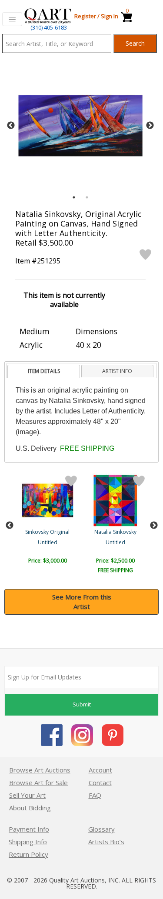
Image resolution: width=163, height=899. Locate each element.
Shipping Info (28, 841)
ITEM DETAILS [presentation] (44, 371)
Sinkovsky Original (47, 532)
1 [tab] (74, 197)
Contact (100, 782)
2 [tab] (87, 197)
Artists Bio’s (106, 841)
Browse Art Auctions (39, 770)
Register (85, 16)
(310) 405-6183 (48, 27)
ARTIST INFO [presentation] (117, 371)
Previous (11, 125)
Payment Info (29, 829)
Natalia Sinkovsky (115, 532)
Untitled (47, 542)
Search (135, 43)
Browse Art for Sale (38, 782)
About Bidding (30, 807)
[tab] (43, 371)
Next (150, 125)
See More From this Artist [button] (81, 602)
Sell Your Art (27, 795)
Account (100, 770)
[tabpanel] (80, 125)
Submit (82, 704)
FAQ (95, 795)
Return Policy (28, 854)
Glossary (101, 829)
